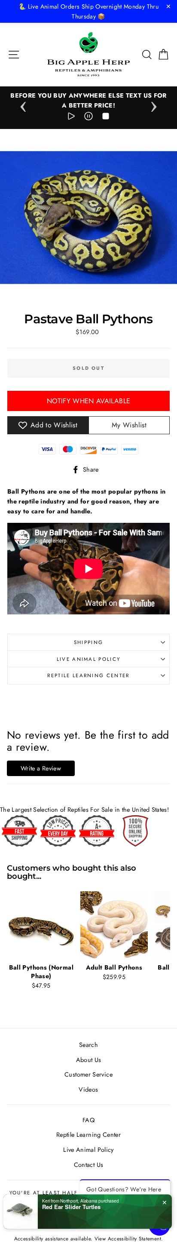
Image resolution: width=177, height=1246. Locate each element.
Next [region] (153, 104)
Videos (88, 1089)
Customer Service (88, 1074)
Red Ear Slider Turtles (71, 1206)
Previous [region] (23, 104)
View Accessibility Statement (128, 1238)
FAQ (88, 1120)
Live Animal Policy (89, 659)
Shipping (89, 642)
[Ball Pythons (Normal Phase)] (41, 925)
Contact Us (89, 1164)
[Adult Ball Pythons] (114, 925)
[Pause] (88, 117)
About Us (88, 1060)
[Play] (71, 117)
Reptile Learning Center (88, 675)
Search (88, 1044)
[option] (88, 100)
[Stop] (105, 117)
